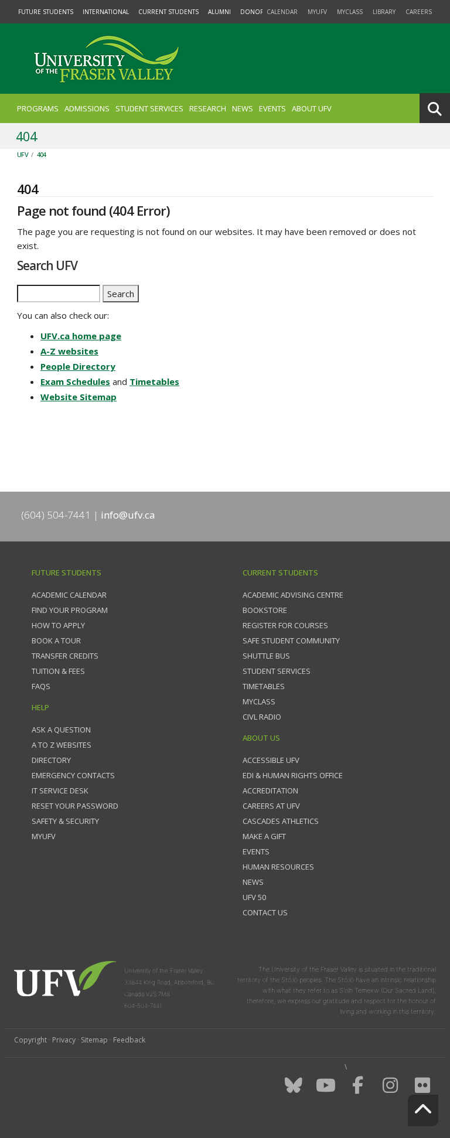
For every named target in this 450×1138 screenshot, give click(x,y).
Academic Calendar (69, 595)
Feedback (129, 1040)
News (242, 108)
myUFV (317, 12)
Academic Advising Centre (293, 595)
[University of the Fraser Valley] (105, 58)
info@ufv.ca (128, 515)
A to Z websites (61, 745)
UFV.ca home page (80, 336)
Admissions (87, 108)
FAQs (41, 686)
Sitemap (94, 1040)
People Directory (77, 366)
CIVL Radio (262, 716)
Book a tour (56, 640)
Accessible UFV (271, 760)
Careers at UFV (271, 805)
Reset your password (75, 805)
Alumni (219, 12)
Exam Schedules (75, 381)
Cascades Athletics (281, 821)
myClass (350, 12)
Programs (38, 108)
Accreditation (270, 790)
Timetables (154, 381)
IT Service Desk (60, 790)
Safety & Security (65, 821)
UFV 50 (254, 897)
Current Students (168, 12)
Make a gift (264, 836)
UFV (22, 154)
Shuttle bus (266, 655)
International (106, 12)
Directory (51, 760)
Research (207, 108)
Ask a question (61, 729)
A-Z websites (69, 351)
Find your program (70, 610)
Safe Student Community (291, 640)
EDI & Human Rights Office (293, 775)
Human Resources (278, 866)
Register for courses (285, 625)
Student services (277, 671)
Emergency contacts (73, 775)
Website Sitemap (78, 397)
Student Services (149, 108)
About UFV (312, 108)
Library (384, 12)
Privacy (64, 1040)
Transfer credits (65, 655)
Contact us (265, 912)
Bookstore (265, 610)
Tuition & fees (58, 671)
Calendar (282, 12)
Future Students (45, 12)
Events (272, 108)
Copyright (30, 1040)
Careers (418, 12)
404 (41, 154)
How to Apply (58, 625)
